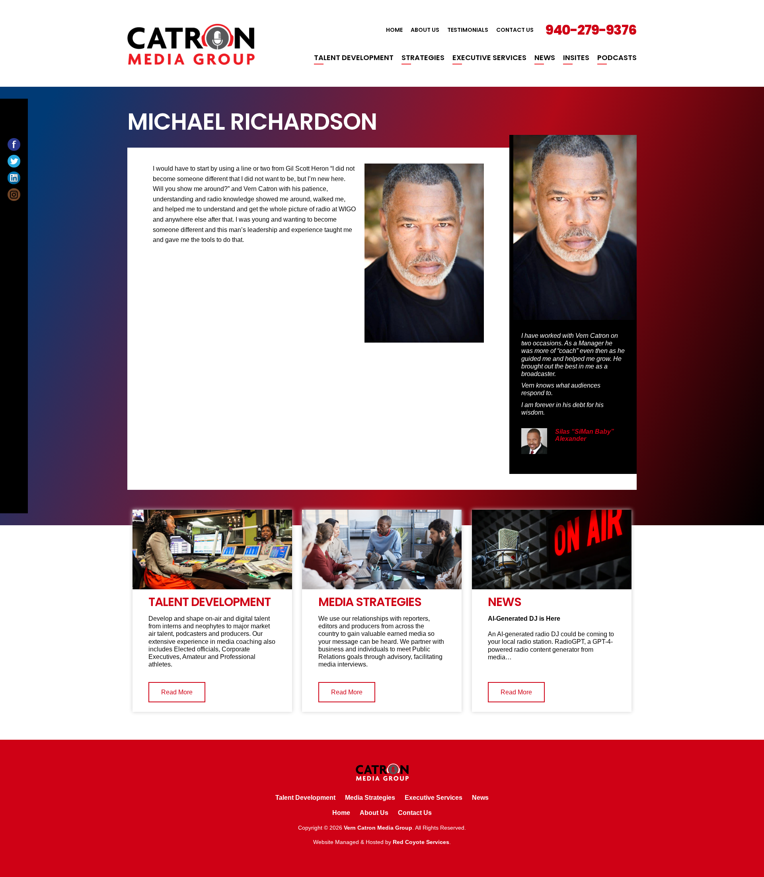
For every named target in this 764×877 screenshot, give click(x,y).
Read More (177, 692)
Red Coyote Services (421, 842)
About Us (425, 30)
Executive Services (489, 57)
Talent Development (354, 57)
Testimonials (467, 30)
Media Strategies (370, 797)
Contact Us (515, 30)
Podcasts (617, 57)
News (544, 57)
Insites (576, 57)
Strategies (422, 57)
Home (394, 30)
